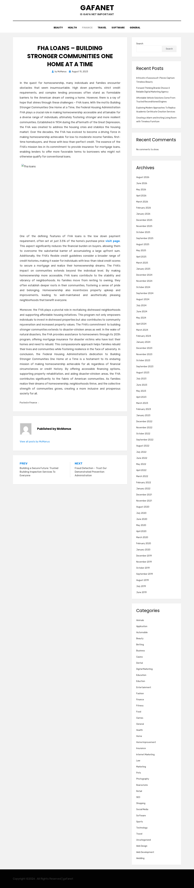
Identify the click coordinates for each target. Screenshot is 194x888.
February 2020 (143, 543)
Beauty (58, 27)
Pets (138, 773)
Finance (87, 27)
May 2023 (141, 391)
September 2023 (144, 366)
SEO (138, 797)
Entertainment (143, 687)
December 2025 (144, 220)
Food (138, 711)
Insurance (141, 748)
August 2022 (142, 446)
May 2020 (141, 525)
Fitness (140, 705)
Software (118, 27)
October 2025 (143, 232)
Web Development (145, 852)
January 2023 (143, 415)
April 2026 (141, 195)
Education (141, 675)
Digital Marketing (144, 669)
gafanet (97, 8)
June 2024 (141, 311)
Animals (140, 620)
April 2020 (141, 531)
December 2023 (144, 348)
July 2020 (141, 513)
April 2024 (141, 324)
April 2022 (141, 470)
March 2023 (142, 403)
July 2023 (141, 378)
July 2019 (141, 586)
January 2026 (143, 214)
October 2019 (143, 568)
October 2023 (143, 360)
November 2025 (144, 226)
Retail (139, 791)
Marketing (141, 766)
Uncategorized (143, 840)
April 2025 (141, 256)
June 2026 (141, 183)
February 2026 (143, 208)
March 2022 (142, 476)
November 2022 (144, 427)
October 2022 (143, 433)
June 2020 (141, 519)
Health (72, 27)
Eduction (140, 681)
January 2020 (143, 549)
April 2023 (141, 397)
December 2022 (144, 421)
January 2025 (143, 269)
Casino (139, 657)
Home (139, 736)
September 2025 (144, 238)
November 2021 (144, 501)
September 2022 (144, 439)
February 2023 (143, 409)
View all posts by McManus (35, 441)
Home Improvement (146, 742)
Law (138, 760)
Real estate (142, 785)
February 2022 (143, 482)
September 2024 (144, 293)
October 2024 (143, 287)
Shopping (140, 803)
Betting (140, 644)
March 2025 (142, 263)
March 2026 (142, 201)
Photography (142, 779)
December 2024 (144, 275)
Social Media (142, 809)
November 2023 (144, 354)
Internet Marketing (145, 754)
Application (141, 626)
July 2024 (141, 305)
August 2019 (142, 580)
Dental (139, 663)
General (135, 27)
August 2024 (142, 299)
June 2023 (141, 385)
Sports (139, 821)
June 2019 (141, 592)
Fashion (140, 693)
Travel (102, 27)
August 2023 (142, 372)
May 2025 (141, 250)
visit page (112, 241)
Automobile (142, 632)
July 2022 (141, 452)
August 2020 (142, 507)
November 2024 (144, 281)
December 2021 (144, 494)
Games (139, 718)
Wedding (140, 858)
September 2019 (144, 574)
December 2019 (144, 555)
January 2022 (143, 488)
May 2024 (141, 318)
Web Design (141, 846)
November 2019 (144, 562)
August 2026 (142, 177)
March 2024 (142, 330)
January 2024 (143, 342)
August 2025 (142, 244)
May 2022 (141, 464)
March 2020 (142, 537)
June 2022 (141, 458)
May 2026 (141, 189)
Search (139, 43)
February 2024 (143, 336)
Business (140, 650)
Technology (142, 827)
